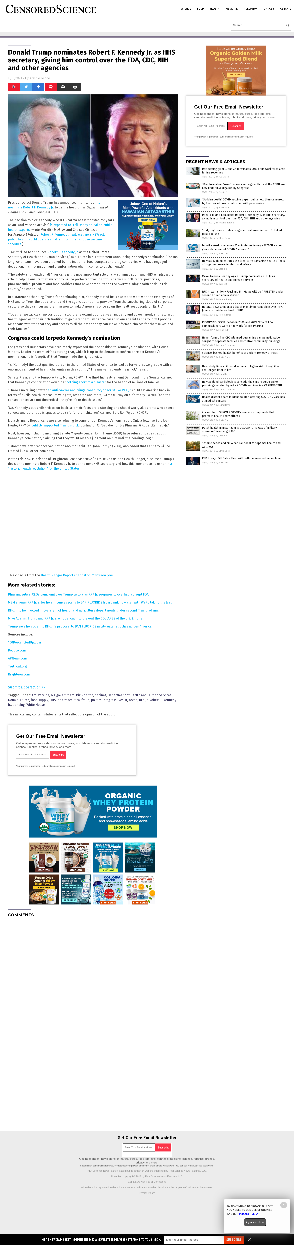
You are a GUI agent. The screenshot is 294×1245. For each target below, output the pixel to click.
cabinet (100, 695)
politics (96, 700)
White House (35, 705)
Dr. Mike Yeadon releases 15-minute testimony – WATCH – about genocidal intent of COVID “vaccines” (242, 247)
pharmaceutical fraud (73, 700)
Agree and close (255, 1222)
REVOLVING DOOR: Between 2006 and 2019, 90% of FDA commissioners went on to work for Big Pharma (237, 324)
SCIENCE (185, 8)
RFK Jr (143, 700)
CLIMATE (285, 8)
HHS (53, 700)
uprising (19, 705)
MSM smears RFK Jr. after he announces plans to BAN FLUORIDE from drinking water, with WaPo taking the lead (90, 602)
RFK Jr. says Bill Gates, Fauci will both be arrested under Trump (242, 458)
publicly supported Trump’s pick (55, 425)
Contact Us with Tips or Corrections (147, 1181)
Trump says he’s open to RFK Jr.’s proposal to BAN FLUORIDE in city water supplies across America (80, 626)
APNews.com (17, 658)
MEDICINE (232, 8)
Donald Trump (18, 700)
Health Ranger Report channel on (66, 575)
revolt (133, 700)
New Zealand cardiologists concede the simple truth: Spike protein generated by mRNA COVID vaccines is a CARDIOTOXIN (242, 383)
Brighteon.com (102, 575)
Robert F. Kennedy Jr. (62, 252)
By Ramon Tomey (224, 299)
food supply (39, 700)
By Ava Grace (222, 176)
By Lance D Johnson (225, 345)
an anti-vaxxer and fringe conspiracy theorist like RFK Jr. (89, 390)
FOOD (200, 8)
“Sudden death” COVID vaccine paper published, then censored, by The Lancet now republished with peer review (243, 201)
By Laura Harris (223, 374)
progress (110, 700)
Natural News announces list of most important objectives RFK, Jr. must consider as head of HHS (242, 308)
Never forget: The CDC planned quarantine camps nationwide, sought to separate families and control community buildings (241, 339)
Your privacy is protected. (28, 766)
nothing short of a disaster (86, 382)
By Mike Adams (223, 315)
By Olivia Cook (223, 238)
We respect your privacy (126, 1165)
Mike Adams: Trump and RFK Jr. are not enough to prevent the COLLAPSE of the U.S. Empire (75, 618)
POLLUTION (251, 8)
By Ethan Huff (222, 207)
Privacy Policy (147, 1193)
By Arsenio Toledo (225, 222)
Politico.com (17, 650)
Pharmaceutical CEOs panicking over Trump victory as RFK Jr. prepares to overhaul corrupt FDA (78, 594)
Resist (122, 700)
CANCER (269, 8)
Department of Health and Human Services (139, 695)
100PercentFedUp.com (24, 642)
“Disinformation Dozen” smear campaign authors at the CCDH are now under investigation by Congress (243, 186)
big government (62, 695)
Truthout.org (17, 666)
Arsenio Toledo (40, 78)
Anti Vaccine (40, 695)
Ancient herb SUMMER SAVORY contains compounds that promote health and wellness (238, 414)
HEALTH (215, 8)
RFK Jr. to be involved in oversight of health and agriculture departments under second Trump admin (83, 610)
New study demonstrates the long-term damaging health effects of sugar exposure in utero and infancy (243, 262)
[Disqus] (93, 970)
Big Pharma (84, 695)
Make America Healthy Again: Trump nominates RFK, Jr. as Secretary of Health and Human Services (238, 278)
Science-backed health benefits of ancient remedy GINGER (240, 353)
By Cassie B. (222, 192)
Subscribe (233, 1240)
